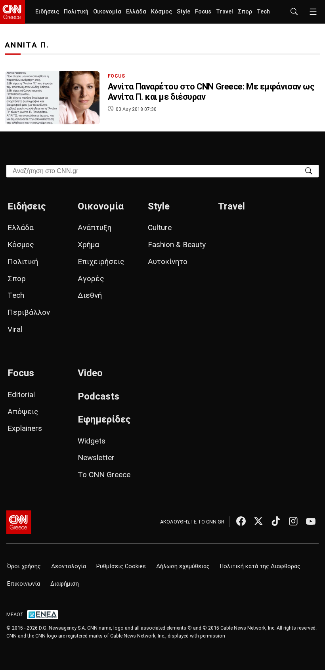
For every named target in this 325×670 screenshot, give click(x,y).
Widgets (91, 440)
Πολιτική (76, 11)
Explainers (25, 428)
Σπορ (245, 11)
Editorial (21, 394)
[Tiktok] (276, 521)
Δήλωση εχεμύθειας (183, 566)
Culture (160, 227)
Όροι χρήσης (24, 566)
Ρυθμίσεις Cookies (121, 566)
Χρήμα (88, 244)
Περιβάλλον (29, 312)
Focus (203, 11)
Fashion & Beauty (177, 244)
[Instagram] (293, 521)
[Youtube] (310, 521)
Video (90, 373)
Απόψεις (23, 411)
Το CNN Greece (104, 474)
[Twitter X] (258, 521)
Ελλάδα (136, 11)
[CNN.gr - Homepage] (12, 12)
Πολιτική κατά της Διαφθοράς (260, 566)
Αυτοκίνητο (167, 261)
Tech (263, 11)
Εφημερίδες (104, 419)
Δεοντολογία (68, 566)
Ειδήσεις (47, 11)
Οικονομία (107, 11)
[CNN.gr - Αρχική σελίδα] (18, 522)
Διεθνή (90, 295)
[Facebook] (241, 521)
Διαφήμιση (64, 584)
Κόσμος (161, 11)
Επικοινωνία (23, 584)
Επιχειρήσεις (101, 261)
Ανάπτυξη (94, 227)
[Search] (309, 170)
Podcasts (98, 396)
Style (183, 11)
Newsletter (96, 457)
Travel (224, 11)
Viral (15, 329)
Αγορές (91, 278)
